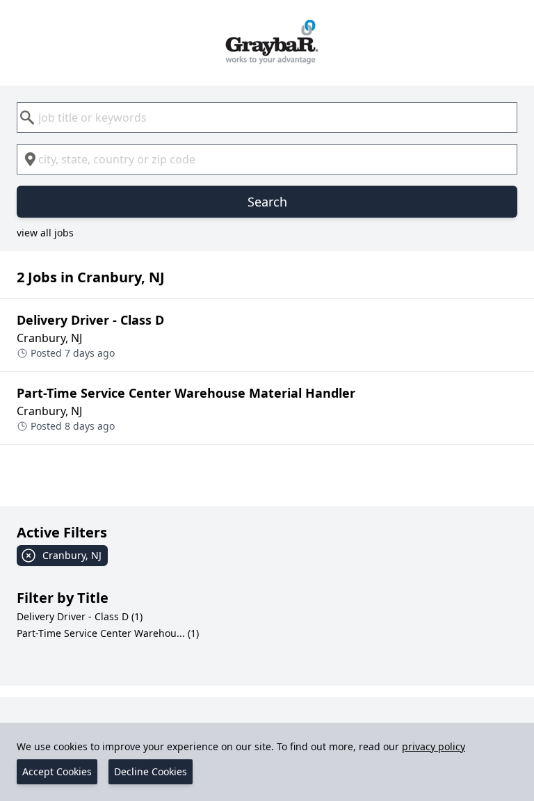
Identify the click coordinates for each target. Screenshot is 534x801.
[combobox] (267, 117)
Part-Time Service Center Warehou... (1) (108, 633)
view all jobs (45, 232)
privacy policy (433, 746)
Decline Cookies (150, 771)
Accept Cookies (57, 771)
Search (267, 201)
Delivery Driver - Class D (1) (80, 616)
